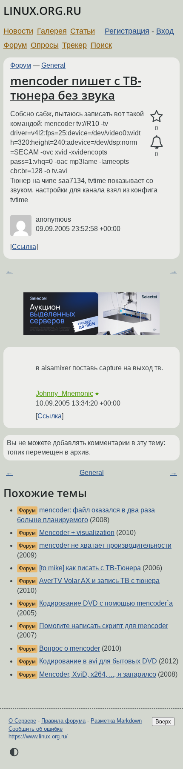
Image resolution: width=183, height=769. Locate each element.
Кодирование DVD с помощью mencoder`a (106, 603)
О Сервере (22, 721)
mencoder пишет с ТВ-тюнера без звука (75, 87)
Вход (165, 31)
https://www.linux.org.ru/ (38, 736)
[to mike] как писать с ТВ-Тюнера (90, 568)
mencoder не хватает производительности (105, 545)
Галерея (52, 31)
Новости (18, 31)
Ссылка (24, 246)
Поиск (101, 45)
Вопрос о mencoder (69, 648)
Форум (15, 45)
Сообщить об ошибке (36, 729)
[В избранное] (156, 116)
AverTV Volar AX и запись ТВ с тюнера (99, 580)
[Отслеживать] (156, 142)
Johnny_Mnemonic (64, 393)
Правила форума (63, 721)
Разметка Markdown (116, 721)
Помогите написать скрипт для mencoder (103, 625)
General (53, 65)
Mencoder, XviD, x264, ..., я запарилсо (97, 674)
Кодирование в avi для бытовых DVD (98, 661)
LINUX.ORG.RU (42, 10)
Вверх (163, 721)
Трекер (74, 45)
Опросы (45, 45)
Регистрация (127, 31)
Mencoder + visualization (76, 532)
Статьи (82, 31)
